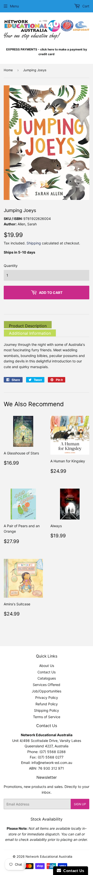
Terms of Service (46, 717)
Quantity (11, 265)
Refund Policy (46, 704)
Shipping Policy (46, 710)
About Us (46, 665)
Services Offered (46, 685)
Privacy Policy (46, 697)
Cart (85, 6)
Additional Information (30, 333)
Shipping (34, 243)
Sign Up (80, 804)
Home (8, 70)
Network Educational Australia (49, 856)
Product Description (28, 325)
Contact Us (46, 672)
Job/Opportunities (46, 691)
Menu (14, 6)
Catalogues (46, 678)
